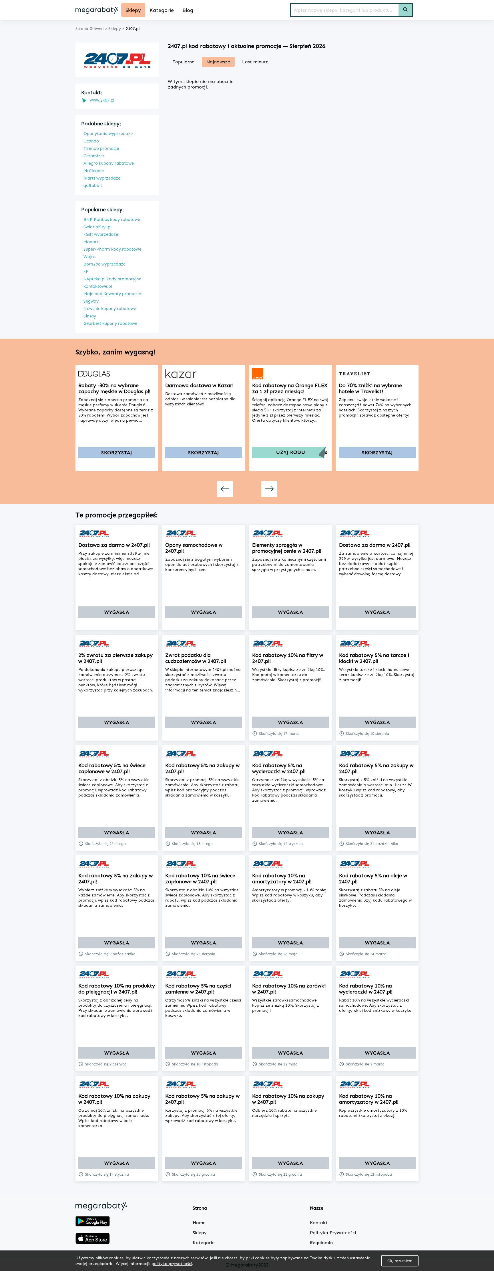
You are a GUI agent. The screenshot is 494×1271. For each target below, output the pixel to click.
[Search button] (405, 10)
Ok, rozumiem (399, 1260)
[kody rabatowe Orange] (290, 373)
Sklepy (200, 1232)
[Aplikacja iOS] (92, 1239)
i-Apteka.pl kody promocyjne (112, 278)
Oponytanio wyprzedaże (108, 133)
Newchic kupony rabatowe (109, 308)
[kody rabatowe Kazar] (203, 373)
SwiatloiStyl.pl (97, 227)
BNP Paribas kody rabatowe (111, 219)
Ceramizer (93, 155)
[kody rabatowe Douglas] (116, 373)
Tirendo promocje (101, 148)
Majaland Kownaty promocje (112, 293)
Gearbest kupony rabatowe (110, 323)
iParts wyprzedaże (101, 178)
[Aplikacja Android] (92, 1221)
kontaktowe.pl (97, 286)
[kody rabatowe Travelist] (377, 373)
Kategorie (204, 1242)
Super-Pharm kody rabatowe (112, 249)
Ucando (91, 141)
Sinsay (89, 316)
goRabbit (92, 185)
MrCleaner (93, 170)
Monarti (91, 241)
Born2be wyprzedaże (104, 264)
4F (85, 271)
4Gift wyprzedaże (100, 234)
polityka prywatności (172, 1263)
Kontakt (319, 1222)
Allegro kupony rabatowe (108, 163)
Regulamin (321, 1242)
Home (199, 1222)
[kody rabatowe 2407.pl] (116, 533)
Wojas (89, 256)
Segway (91, 301)
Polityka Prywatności (333, 1232)
